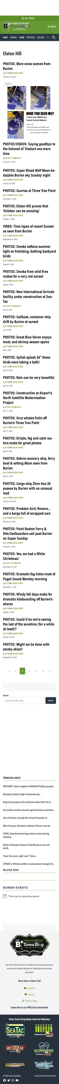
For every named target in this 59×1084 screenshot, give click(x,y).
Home (5, 37)
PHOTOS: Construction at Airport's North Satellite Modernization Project (27, 397)
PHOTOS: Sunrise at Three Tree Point (29, 190)
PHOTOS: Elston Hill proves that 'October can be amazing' (25, 208)
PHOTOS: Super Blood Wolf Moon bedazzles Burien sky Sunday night (29, 172)
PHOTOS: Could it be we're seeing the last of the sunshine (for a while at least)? (28, 623)
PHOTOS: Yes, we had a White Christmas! (24, 556)
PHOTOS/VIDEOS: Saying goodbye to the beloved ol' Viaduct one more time (29, 148)
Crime (22, 37)
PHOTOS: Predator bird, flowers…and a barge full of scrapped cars (27, 510)
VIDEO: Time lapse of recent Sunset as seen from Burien (28, 228)
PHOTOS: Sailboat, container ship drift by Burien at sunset (27, 319)
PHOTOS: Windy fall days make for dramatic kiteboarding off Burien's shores (28, 598)
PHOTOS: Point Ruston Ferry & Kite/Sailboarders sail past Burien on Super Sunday (27, 533)
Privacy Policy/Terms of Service (45, 1075)
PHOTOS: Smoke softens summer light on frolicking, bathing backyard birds (29, 251)
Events (13, 37)
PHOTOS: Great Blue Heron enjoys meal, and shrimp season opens (27, 339)
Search (6, 695)
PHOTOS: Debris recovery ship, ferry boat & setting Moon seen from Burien (29, 462)
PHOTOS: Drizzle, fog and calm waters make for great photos (28, 440)
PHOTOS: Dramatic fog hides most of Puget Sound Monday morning (29, 576)
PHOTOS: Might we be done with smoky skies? (26, 646)
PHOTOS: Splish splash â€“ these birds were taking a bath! (26, 359)
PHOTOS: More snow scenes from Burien (27, 66)
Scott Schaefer (13, 158)
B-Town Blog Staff (14, 73)
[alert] (29, 896)
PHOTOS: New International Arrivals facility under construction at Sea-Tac (28, 296)
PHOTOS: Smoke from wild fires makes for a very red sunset (25, 273)
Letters (41, 37)
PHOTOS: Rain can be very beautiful (28, 377)
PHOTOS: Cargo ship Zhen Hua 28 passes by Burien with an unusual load (27, 488)
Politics (31, 37)
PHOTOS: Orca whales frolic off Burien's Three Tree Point (25, 420)
